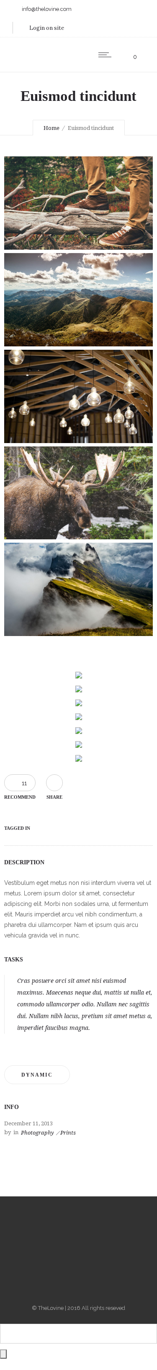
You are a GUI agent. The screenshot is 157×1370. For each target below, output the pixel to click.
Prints (68, 1133)
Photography (37, 1133)
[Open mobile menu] (106, 54)
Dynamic (37, 1075)
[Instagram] (78, 1244)
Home (51, 128)
